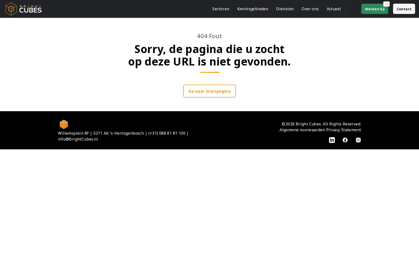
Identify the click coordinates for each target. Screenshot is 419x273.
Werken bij (375, 9)
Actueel (334, 8)
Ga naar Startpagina (210, 91)
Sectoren (220, 8)
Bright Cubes (308, 124)
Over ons (310, 8)
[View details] (332, 140)
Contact (404, 9)
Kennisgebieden (253, 8)
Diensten (285, 8)
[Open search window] (354, 9)
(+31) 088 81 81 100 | (168, 133)
